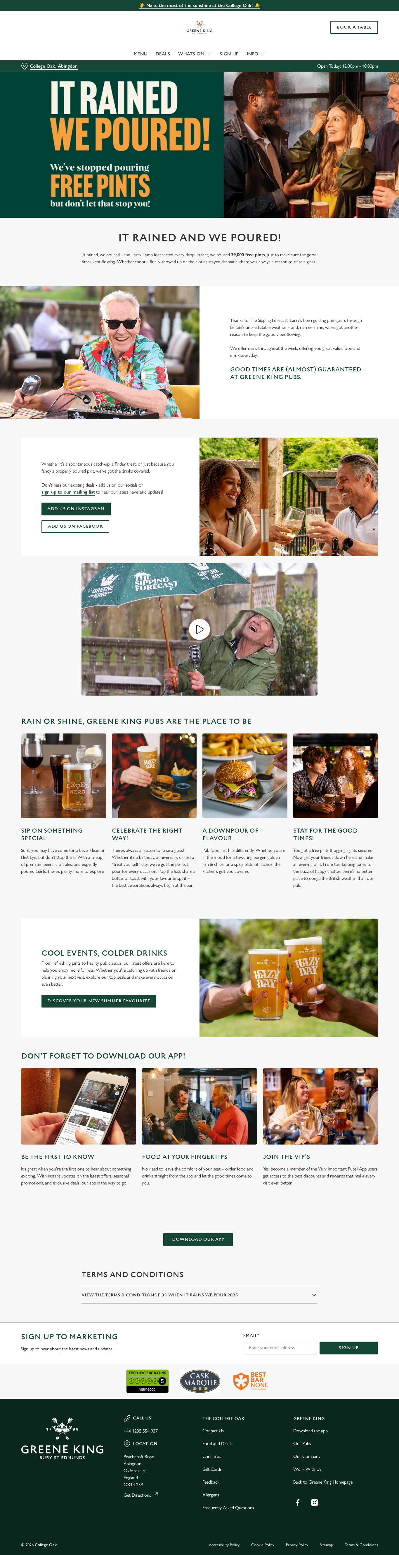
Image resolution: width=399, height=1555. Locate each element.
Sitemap (326, 1544)
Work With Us (307, 1469)
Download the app (310, 1430)
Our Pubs (302, 1443)
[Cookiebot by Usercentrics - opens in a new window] (37, 66)
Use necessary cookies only (350, 34)
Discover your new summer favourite (98, 1000)
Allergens (210, 1495)
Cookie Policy (262, 1544)
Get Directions (137, 1495)
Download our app (198, 1239)
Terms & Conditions (361, 1544)
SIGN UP (349, 1347)
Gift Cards (212, 1469)
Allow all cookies (350, 15)
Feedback (210, 1482)
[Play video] (199, 629)
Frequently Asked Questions (228, 1507)
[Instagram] (314, 1502)
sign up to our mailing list (68, 492)
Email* (251, 1335)
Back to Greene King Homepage (323, 1482)
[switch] (167, 65)
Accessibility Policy (224, 1544)
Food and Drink (217, 1443)
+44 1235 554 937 (141, 1431)
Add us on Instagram (76, 508)
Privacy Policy (297, 1544)
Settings (299, 65)
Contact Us (213, 1430)
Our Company (306, 1456)
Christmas (211, 1456)
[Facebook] (297, 1502)
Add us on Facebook (75, 526)
